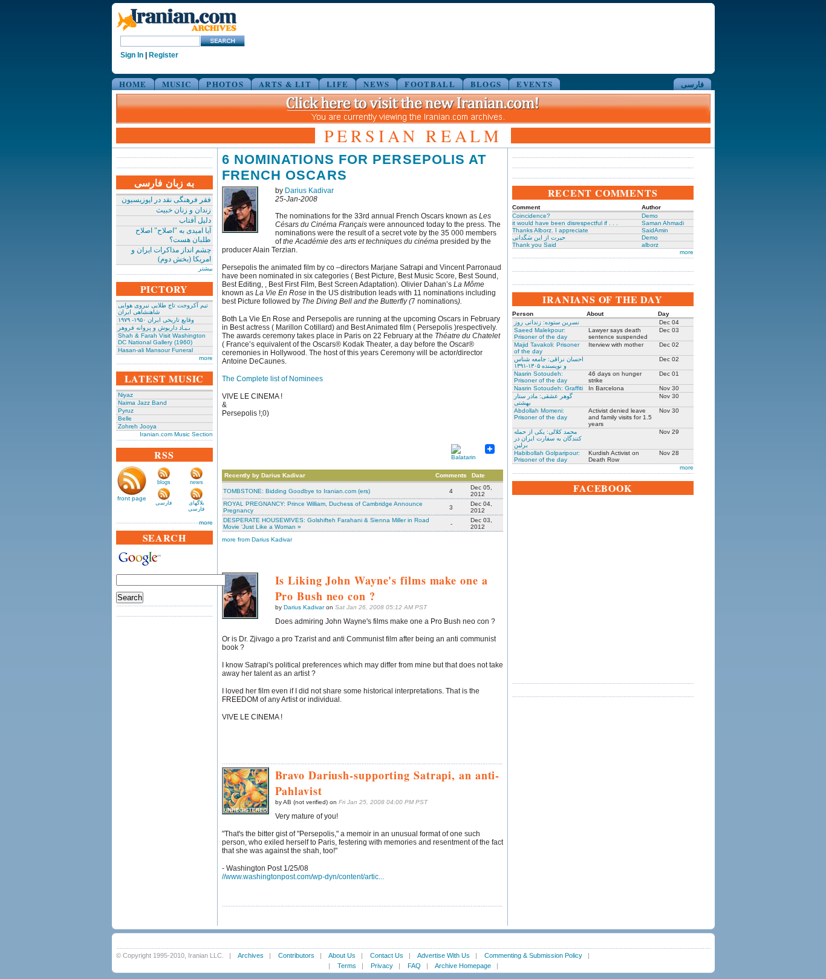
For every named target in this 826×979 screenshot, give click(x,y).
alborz (650, 244)
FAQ (414, 965)
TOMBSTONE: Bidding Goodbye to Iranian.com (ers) (296, 491)
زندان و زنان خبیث (183, 210)
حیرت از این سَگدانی (538, 237)
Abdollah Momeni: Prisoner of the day (540, 414)
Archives (251, 955)
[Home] (176, 31)
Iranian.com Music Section (176, 434)
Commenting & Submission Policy (533, 955)
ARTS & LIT (285, 84)
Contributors (296, 955)
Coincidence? (531, 215)
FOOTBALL (430, 84)
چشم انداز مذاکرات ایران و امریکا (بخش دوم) (171, 254)
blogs (164, 482)
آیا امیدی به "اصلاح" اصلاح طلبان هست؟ (173, 235)
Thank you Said (534, 244)
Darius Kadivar (309, 190)
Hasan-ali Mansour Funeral (155, 350)
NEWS (376, 84)
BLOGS (486, 84)
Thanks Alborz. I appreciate (550, 230)
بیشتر (205, 268)
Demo (650, 215)
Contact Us (386, 955)
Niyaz (125, 394)
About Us (342, 955)
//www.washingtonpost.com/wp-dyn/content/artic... (303, 877)
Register (163, 55)
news (196, 482)
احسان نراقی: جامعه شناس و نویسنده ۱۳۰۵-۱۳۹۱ (549, 362)
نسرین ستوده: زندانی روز (546, 322)
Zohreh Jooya (137, 426)
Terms (346, 965)
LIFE (337, 84)
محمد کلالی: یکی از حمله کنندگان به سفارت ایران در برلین (548, 438)
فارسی (692, 84)
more (206, 358)
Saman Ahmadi (663, 223)
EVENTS (534, 84)
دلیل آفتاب (195, 220)
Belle (125, 418)
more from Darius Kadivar (257, 539)
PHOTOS (225, 84)
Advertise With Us (443, 955)
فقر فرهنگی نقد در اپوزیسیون (166, 199)
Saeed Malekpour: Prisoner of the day (540, 333)
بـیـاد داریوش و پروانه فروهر (154, 327)
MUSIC (177, 84)
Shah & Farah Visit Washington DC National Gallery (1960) (162, 338)
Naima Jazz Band (142, 402)
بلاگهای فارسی (196, 506)
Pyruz (126, 410)
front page (131, 498)
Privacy (382, 965)
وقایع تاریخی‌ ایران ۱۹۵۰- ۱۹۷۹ (156, 319)
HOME (133, 84)
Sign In (131, 55)
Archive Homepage (463, 965)
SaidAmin (655, 230)
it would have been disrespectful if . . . (565, 223)
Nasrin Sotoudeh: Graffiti (548, 388)
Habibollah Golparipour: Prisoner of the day (547, 456)
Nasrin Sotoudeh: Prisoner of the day (540, 377)
